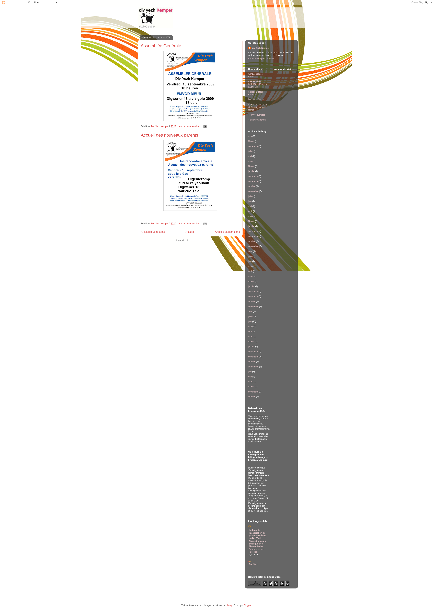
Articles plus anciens (227, 231)
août (250, 251)
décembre (253, 146)
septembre (253, 191)
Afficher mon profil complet (261, 58)
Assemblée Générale (161, 45)
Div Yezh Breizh (256, 99)
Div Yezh (253, 564)
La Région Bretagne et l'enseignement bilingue (257, 107)
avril (250, 211)
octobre (251, 186)
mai (250, 136)
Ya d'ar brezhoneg (257, 119)
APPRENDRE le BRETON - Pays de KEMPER (257, 84)
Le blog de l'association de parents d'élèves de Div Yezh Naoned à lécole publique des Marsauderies (257, 538)
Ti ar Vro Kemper (256, 115)
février (251, 141)
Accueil (190, 231)
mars (250, 161)
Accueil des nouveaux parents (169, 135)
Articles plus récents (153, 231)
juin (250, 201)
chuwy (229, 605)
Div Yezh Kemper (260, 48)
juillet (250, 151)
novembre (253, 181)
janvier (251, 171)
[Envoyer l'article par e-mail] (204, 126)
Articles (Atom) (197, 240)
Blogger (247, 605)
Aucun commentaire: (189, 126)
